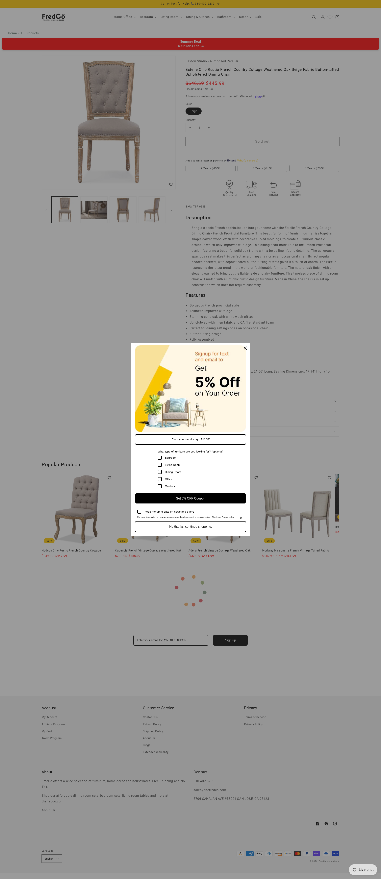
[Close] (245, 348)
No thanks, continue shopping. (190, 526)
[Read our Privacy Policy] (241, 517)
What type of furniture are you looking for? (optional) (190, 451)
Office (168, 479)
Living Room (173, 464)
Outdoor (170, 486)
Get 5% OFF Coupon (190, 498)
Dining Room (173, 472)
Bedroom (170, 457)
